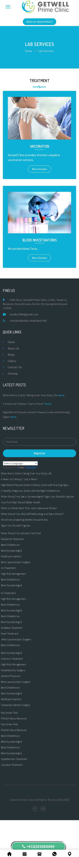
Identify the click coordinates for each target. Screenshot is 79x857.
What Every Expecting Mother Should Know (24, 519)
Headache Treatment (12, 539)
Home (28, 51)
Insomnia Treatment (12, 658)
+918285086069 (19, 320)
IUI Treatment (8, 568)
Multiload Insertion (11, 556)
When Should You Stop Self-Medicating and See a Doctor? (32, 514)
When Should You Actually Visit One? (21, 533)
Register (39, 453)
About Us (13, 348)
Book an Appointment (40, 21)
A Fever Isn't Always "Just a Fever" (19, 479)
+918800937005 (38, 320)
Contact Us (15, 367)
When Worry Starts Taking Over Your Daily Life (26, 473)
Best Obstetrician (10, 545)
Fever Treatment (9, 633)
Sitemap (13, 373)
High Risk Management (13, 573)
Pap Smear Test (9, 712)
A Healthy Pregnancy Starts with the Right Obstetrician (30, 490)
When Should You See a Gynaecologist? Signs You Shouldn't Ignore (37, 496)
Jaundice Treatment (11, 764)
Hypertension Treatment (14, 759)
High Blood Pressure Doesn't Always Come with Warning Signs (35, 485)
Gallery (12, 361)
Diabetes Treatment (11, 627)
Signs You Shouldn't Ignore (15, 525)
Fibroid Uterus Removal (13, 718)
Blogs (11, 354)
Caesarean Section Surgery (15, 705)
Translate (30, 467)
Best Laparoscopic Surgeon (16, 562)
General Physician (11, 676)
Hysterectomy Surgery (13, 670)
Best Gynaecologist (11, 550)
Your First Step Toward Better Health (20, 502)
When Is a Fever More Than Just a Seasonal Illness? (29, 508)
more (61, 395)
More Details (39, 169)
